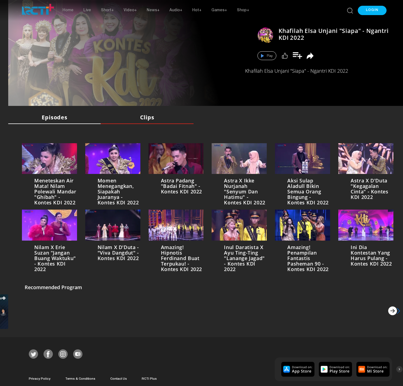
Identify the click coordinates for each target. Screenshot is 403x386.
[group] (297, 367)
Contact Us (118, 377)
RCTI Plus (149, 377)
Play (270, 55)
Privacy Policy (39, 377)
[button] (372, 10)
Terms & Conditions (80, 377)
